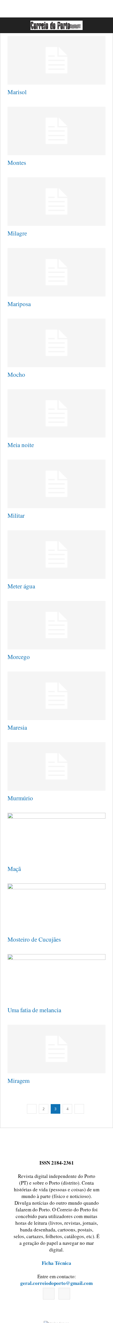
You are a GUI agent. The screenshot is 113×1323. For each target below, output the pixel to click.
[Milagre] (56, 201)
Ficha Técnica (56, 1263)
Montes (17, 162)
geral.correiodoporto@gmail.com (56, 1283)
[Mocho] (56, 343)
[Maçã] (56, 837)
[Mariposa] (56, 272)
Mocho (16, 374)
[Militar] (56, 484)
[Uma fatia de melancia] (56, 978)
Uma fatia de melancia (34, 1010)
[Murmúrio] (56, 766)
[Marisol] (56, 60)
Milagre (17, 233)
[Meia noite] (56, 413)
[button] (102, 25)
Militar (16, 515)
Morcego (19, 657)
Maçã (14, 869)
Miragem (19, 1080)
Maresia (17, 727)
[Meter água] (56, 554)
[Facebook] (48, 1293)
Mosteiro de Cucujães (34, 939)
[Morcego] (56, 625)
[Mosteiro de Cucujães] (56, 907)
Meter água (21, 586)
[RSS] (64, 1293)
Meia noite (21, 445)
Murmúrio (20, 798)
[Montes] (56, 131)
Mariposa (19, 304)
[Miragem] (56, 1049)
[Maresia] (56, 696)
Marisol (17, 92)
